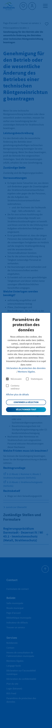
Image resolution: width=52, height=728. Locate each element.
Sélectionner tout (26, 409)
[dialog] (26, 364)
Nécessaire (16, 379)
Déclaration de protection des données (26, 368)
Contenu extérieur (15, 387)
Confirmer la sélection (26, 402)
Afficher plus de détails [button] (17, 394)
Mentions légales (26, 371)
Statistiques (37, 379)
